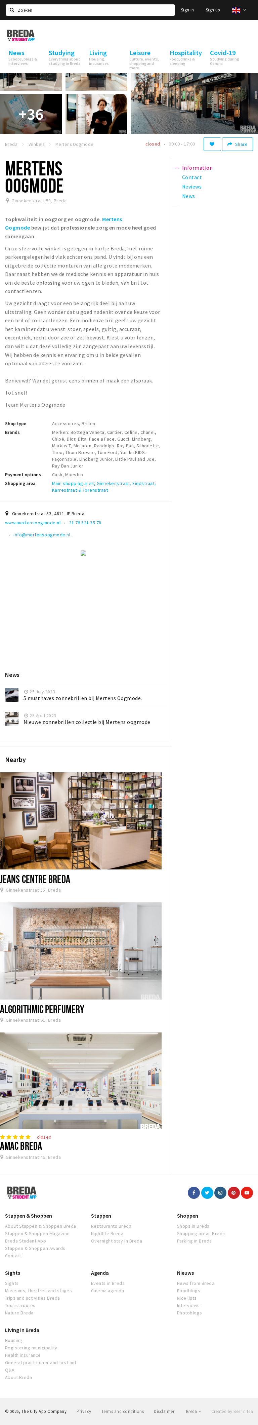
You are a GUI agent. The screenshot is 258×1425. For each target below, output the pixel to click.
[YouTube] (247, 1193)
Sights (12, 1272)
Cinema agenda (107, 1291)
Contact (13, 1256)
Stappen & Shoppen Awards (35, 1248)
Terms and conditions (122, 1411)
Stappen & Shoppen (28, 1215)
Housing (13, 1340)
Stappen (101, 1215)
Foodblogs (188, 1291)
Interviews (188, 1305)
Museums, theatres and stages (38, 1291)
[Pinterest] (234, 1193)
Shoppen (187, 1215)
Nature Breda (19, 1313)
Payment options (23, 475)
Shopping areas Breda (201, 1233)
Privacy (84, 1411)
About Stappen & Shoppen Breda (40, 1226)
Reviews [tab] (192, 186)
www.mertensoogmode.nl (32, 523)
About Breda (18, 1377)
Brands (12, 432)
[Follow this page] (212, 144)
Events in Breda (108, 1283)
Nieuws (185, 1272)
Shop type (15, 423)
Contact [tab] (192, 177)
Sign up (213, 10)
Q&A (9, 1370)
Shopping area (20, 483)
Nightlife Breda (107, 1233)
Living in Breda (22, 1330)
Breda (192, 1411)
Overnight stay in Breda (116, 1241)
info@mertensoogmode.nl (41, 535)
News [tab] (188, 196)
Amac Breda (21, 1145)
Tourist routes (20, 1305)
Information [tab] (197, 167)
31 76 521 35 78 (85, 523)
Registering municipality (31, 1348)
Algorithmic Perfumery (42, 1009)
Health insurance (23, 1355)
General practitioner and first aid (40, 1362)
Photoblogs (189, 1313)
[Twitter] (207, 1193)
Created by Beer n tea (232, 1411)
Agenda (100, 1272)
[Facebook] (194, 1193)
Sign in (187, 10)
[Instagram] (220, 1193)
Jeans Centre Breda (35, 879)
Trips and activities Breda (32, 1298)
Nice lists (187, 1298)
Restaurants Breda (111, 1226)
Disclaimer (164, 1411)
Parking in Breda (194, 1241)
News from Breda (195, 1283)
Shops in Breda (193, 1226)
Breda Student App (25, 1241)
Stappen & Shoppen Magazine (37, 1233)
